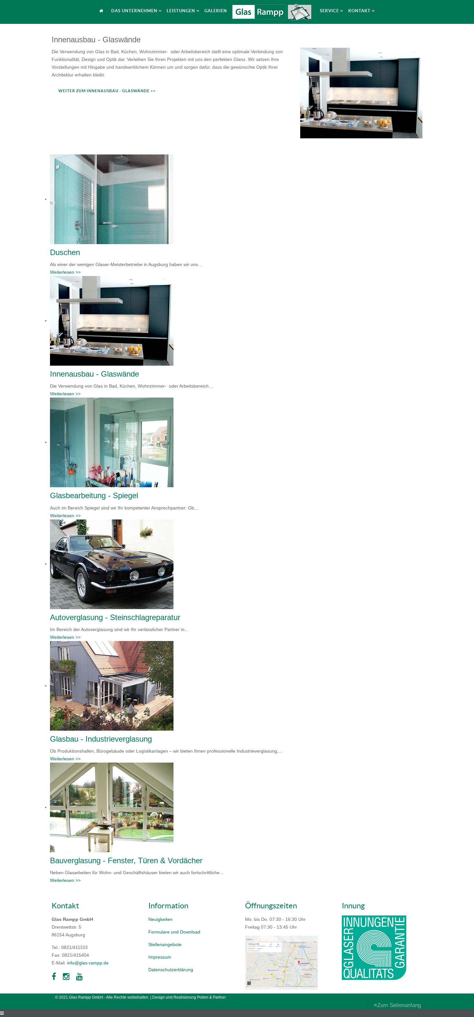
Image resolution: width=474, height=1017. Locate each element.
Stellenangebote (165, 944)
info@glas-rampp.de (88, 962)
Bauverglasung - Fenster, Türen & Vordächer (126, 860)
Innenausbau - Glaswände (94, 374)
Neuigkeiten (160, 919)
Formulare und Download (174, 931)
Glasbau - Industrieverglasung (101, 739)
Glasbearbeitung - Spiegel (94, 495)
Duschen (65, 252)
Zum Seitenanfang (399, 1005)
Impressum (159, 957)
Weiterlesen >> (65, 272)
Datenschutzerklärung (170, 969)
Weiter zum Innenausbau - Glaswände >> (107, 91)
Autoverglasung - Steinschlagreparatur (115, 617)
